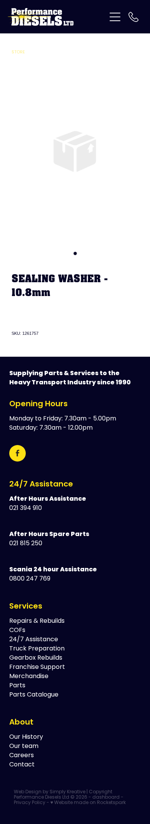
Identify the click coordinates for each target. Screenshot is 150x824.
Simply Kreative (67, 792)
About (21, 722)
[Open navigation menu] (115, 17)
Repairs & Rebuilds (37, 621)
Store (18, 52)
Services (25, 606)
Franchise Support (37, 667)
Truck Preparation (37, 649)
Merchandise (28, 677)
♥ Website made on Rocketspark (88, 803)
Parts (17, 686)
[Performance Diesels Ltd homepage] (57, 17)
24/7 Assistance (41, 484)
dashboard (106, 797)
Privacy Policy (29, 803)
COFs (17, 630)
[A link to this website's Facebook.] (17, 453)
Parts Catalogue (33, 695)
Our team (23, 746)
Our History (26, 737)
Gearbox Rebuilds (35, 658)
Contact (22, 765)
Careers (21, 756)
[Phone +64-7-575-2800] (133, 17)
